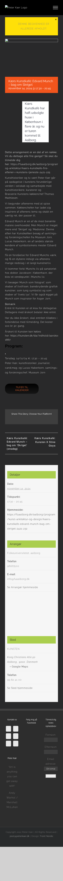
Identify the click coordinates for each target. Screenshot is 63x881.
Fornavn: (51, 734)
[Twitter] (15, 729)
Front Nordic (46, 836)
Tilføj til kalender (22, 389)
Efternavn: (51, 747)
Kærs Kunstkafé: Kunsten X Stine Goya (44, 441)
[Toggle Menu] (55, 7)
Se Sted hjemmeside (20, 688)
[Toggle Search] (44, 7)
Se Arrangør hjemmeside (22, 587)
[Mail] (15, 743)
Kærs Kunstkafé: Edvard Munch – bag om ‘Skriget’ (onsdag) (17, 443)
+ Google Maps (19, 666)
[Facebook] (8, 729)
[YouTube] (15, 736)
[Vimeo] (8, 736)
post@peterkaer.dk (19, 836)
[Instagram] (8, 743)
